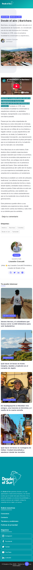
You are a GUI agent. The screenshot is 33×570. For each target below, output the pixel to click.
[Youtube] (16, 552)
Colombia (20, 227)
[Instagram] (16, 536)
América (4, 227)
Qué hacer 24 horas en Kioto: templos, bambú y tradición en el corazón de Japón (14, 366)
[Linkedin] (16, 558)
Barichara (12, 227)
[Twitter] (16, 547)
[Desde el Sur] (8, 3)
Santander (15, 231)
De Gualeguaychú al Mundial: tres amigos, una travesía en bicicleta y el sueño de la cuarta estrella (16, 408)
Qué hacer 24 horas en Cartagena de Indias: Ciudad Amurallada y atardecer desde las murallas (16, 450)
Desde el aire (6, 231)
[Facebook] (16, 541)
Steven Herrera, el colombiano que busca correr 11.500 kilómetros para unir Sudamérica (16, 324)
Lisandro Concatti (12, 39)
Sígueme (16, 255)
